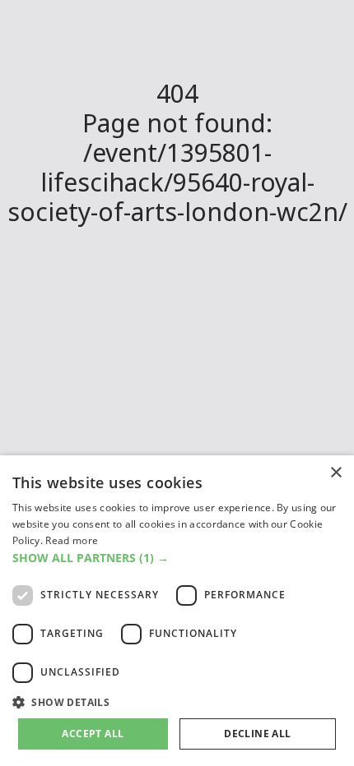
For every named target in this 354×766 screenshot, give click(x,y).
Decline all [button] (257, 734)
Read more (71, 540)
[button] (177, 557)
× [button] (335, 473)
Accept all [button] (92, 734)
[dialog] (177, 610)
